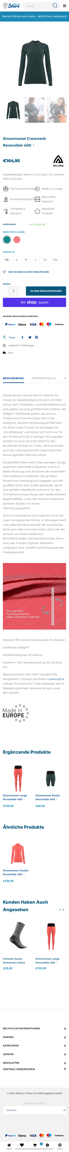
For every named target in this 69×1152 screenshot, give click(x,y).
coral (17, 240)
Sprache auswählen (34, 1103)
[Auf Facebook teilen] (23, 337)
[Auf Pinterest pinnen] (36, 337)
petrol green (7, 240)
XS (7, 259)
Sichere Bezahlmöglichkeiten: (20, 316)
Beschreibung (13, 378)
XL (45, 259)
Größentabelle (44, 378)
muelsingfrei (55, 679)
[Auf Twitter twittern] (29, 337)
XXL (55, 259)
